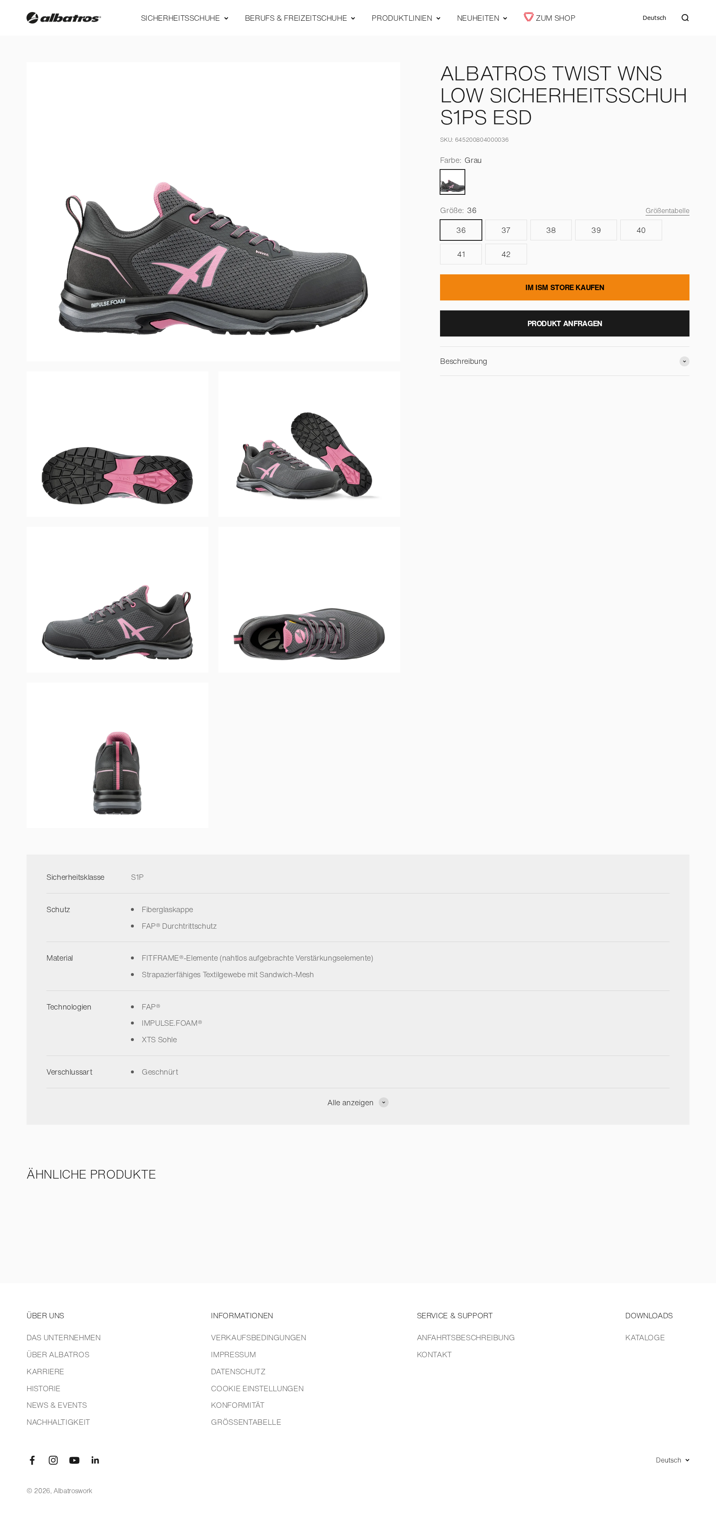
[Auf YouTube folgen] (74, 1460)
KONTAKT (434, 1354)
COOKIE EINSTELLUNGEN (257, 1388)
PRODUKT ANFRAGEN (564, 323)
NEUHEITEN (478, 17)
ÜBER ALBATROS (58, 1354)
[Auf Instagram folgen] (53, 1460)
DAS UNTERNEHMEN (64, 1337)
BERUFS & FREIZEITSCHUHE (296, 17)
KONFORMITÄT (237, 1405)
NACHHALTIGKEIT (58, 1421)
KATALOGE (645, 1337)
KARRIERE (45, 1371)
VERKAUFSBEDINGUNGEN (258, 1337)
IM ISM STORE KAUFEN (564, 287)
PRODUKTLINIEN (402, 17)
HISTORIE (43, 1388)
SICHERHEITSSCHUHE (180, 17)
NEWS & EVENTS (57, 1405)
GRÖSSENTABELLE (246, 1421)
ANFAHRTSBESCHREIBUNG (466, 1337)
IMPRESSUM (233, 1354)
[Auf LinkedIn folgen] (95, 1460)
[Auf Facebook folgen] (32, 1460)
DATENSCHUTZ (238, 1371)
